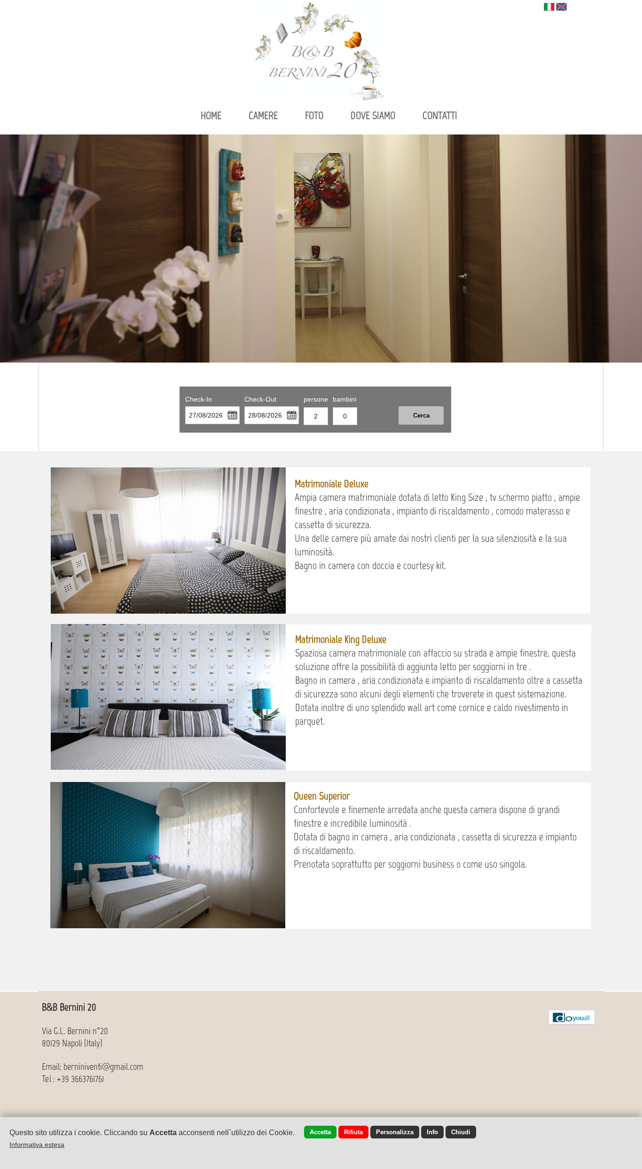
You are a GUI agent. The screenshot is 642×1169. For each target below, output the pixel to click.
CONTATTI (440, 115)
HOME (211, 115)
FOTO (314, 115)
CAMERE (263, 115)
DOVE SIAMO (373, 115)
